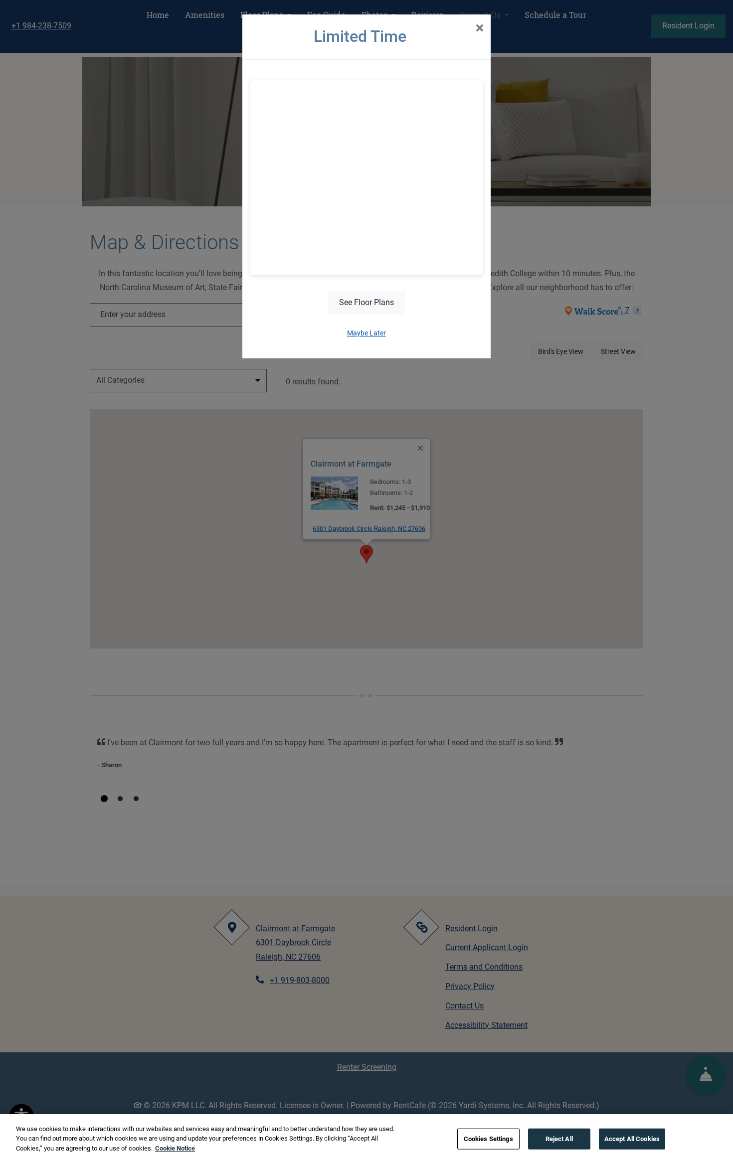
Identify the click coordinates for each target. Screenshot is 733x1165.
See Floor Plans (366, 302)
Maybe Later (366, 333)
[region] (366, 1139)
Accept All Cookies (632, 1139)
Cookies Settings (488, 1139)
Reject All (559, 1139)
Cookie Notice (175, 1148)
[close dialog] (479, 28)
